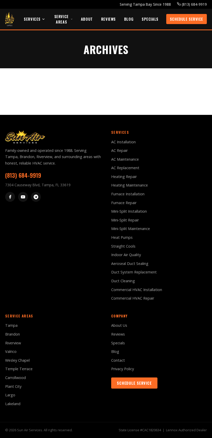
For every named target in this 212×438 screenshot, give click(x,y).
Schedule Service (186, 19)
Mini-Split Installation (129, 211)
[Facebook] (10, 197)
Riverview (13, 342)
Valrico (11, 351)
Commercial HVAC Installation (136, 289)
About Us (119, 325)
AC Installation (123, 141)
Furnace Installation (128, 193)
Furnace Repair (124, 202)
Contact (118, 360)
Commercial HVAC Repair (132, 298)
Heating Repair (124, 176)
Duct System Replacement (134, 272)
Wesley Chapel (17, 360)
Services (32, 19)
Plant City (13, 386)
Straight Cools (123, 246)
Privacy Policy (122, 368)
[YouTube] (23, 197)
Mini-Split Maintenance (130, 228)
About (87, 19)
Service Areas (61, 19)
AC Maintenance (125, 159)
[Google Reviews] (36, 197)
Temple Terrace (19, 368)
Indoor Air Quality (126, 254)
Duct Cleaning (123, 280)
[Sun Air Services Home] (9, 19)
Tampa (11, 325)
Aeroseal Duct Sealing (129, 263)
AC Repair (119, 150)
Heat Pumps (122, 237)
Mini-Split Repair (125, 220)
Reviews (108, 19)
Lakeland (12, 403)
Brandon (12, 334)
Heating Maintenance (129, 185)
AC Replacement (125, 167)
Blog (128, 19)
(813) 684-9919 (194, 4)
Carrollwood (15, 377)
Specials (150, 19)
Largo (10, 394)
